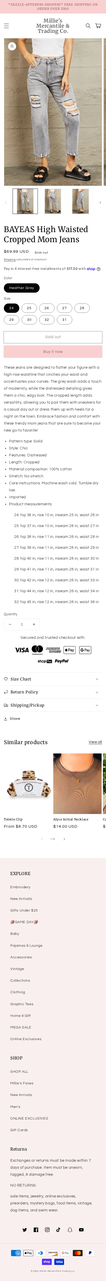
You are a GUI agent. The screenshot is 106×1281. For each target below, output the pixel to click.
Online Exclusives (25, 1039)
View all (95, 742)
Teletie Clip (13, 819)
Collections (20, 980)
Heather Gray (21, 288)
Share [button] (15, 719)
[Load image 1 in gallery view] (25, 201)
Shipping (10, 259)
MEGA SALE (20, 1027)
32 (47, 320)
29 (11, 320)
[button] (6, 26)
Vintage (17, 969)
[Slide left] (5, 202)
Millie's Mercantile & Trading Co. (57, 1271)
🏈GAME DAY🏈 (24, 922)
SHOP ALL (19, 1071)
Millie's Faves (21, 1083)
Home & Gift (20, 1016)
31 (64, 320)
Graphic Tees (21, 1004)
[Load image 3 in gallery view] (80, 201)
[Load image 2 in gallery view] (53, 201)
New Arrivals (21, 899)
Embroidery (20, 887)
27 (64, 308)
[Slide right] (100, 202)
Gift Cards (19, 1130)
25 (29, 308)
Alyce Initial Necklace (70, 819)
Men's (15, 1107)
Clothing (17, 992)
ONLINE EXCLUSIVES (29, 1118)
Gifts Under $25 (24, 910)
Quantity (10, 614)
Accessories (21, 957)
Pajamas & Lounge (26, 945)
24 (11, 308)
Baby (14, 934)
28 (82, 308)
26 (47, 308)
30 (29, 320)
